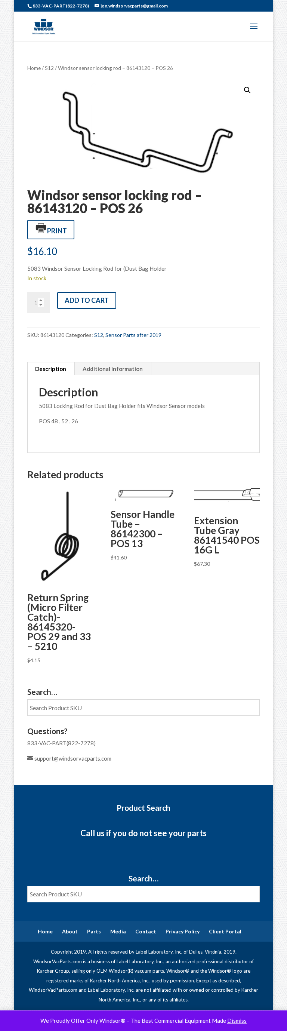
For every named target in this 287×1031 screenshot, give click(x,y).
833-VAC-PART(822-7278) (61, 743)
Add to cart (87, 300)
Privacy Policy (183, 931)
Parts (94, 931)
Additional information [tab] (113, 368)
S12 (49, 68)
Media (118, 931)
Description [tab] (50, 368)
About (70, 931)
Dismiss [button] (237, 1020)
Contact (145, 931)
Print (57, 231)
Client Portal (225, 931)
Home (34, 68)
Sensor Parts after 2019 (133, 335)
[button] (247, 90)
